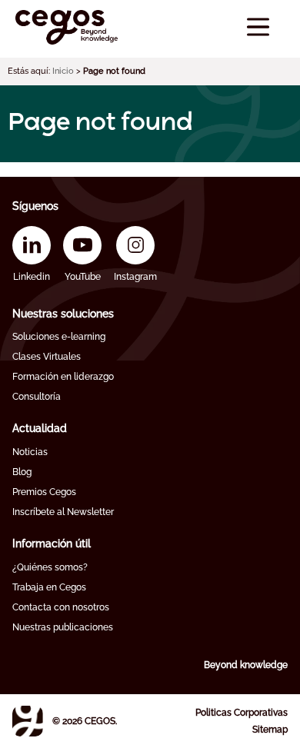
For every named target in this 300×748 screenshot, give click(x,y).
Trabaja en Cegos (49, 587)
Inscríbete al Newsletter (63, 512)
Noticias (30, 452)
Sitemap (270, 729)
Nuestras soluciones (63, 314)
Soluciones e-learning (58, 336)
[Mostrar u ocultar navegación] (258, 27)
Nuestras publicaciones (62, 627)
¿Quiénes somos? (50, 567)
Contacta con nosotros (60, 607)
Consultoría (36, 396)
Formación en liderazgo (63, 376)
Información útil (51, 543)
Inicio (63, 71)
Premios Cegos (44, 492)
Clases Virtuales (46, 356)
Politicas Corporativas (241, 712)
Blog (22, 472)
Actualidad (39, 428)
